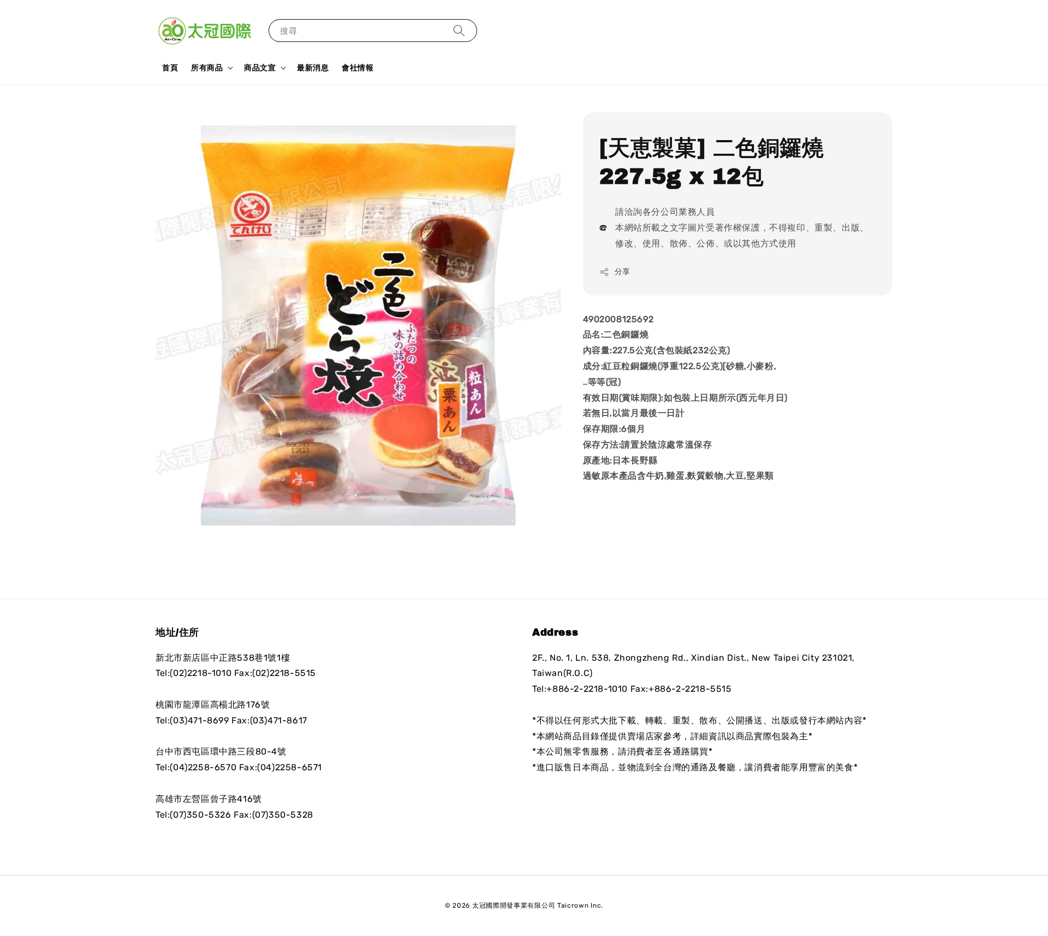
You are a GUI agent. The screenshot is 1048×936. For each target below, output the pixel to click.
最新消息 (313, 67)
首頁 (170, 67)
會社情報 (357, 67)
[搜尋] (459, 30)
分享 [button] (622, 271)
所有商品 (207, 67)
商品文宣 (260, 67)
